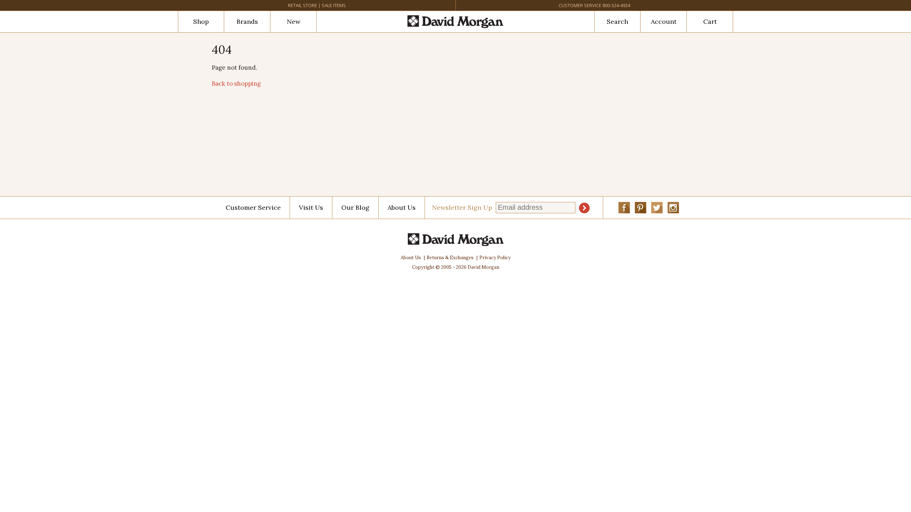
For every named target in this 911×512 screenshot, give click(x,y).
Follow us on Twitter (657, 207)
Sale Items (334, 5)
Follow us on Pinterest (640, 207)
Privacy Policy (495, 258)
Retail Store (302, 5)
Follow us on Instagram (673, 207)
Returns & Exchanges (450, 258)
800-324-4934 (616, 5)
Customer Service (580, 5)
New (293, 21)
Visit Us (311, 207)
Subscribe (584, 208)
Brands (247, 21)
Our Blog (355, 207)
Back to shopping (236, 83)
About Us (402, 207)
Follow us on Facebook (624, 207)
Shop (201, 21)
